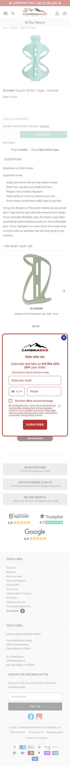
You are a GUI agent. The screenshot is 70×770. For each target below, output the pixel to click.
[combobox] (17, 391)
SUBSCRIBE (35, 424)
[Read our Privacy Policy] (59, 406)
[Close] (64, 338)
